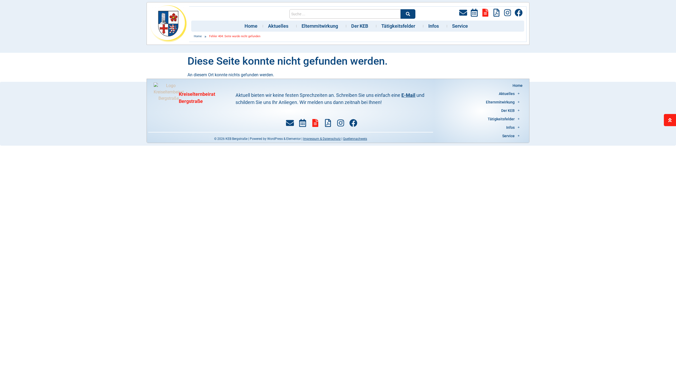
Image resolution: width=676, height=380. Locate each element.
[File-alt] (485, 12)
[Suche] (408, 14)
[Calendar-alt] (474, 12)
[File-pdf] (496, 12)
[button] (482, 93)
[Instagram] (507, 12)
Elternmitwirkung (320, 26)
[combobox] (344, 14)
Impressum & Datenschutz (322, 139)
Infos (433, 26)
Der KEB (359, 26)
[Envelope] (463, 12)
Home (251, 26)
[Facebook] (518, 12)
